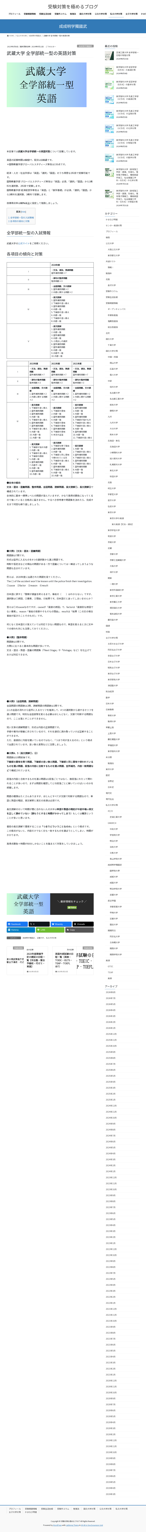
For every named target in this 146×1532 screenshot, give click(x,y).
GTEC (110, 966)
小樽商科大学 (116, 452)
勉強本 (109, 273)
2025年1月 (110, 1099)
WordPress (57, 1525)
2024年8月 (110, 1129)
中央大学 (114, 829)
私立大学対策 (51, 938)
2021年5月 (110, 1350)
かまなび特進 (112, 219)
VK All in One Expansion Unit (92, 1525)
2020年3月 (110, 1428)
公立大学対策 (105, 1508)
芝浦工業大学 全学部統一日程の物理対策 (127, 54)
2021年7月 (110, 1338)
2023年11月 (111, 1183)
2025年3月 (110, 1087)
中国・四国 (113, 356)
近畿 (110, 548)
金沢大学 (112, 285)
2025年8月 (110, 1057)
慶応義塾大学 (114, 739)
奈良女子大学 (114, 655)
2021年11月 (111, 1314)
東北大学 (114, 470)
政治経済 (110, 691)
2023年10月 (111, 1189)
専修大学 (112, 715)
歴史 (108, 775)
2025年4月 (110, 1081)
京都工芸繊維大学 (118, 560)
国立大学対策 (112, 350)
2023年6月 (110, 1213)
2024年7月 (110, 1135)
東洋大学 (110, 769)
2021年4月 (110, 1356)
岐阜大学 (114, 404)
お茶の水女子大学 (116, 643)
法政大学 (114, 846)
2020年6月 (110, 1410)
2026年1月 (110, 1028)
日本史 (111, 787)
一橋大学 (114, 584)
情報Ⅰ (111, 267)
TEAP (110, 972)
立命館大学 (115, 942)
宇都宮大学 (113, 494)
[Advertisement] (50, 129)
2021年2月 (110, 1368)
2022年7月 (110, 1273)
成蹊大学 (114, 882)
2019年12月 (111, 1440)
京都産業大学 (116, 906)
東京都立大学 (114, 255)
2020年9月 (110, 1398)
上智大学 (112, 733)
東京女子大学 (114, 673)
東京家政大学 (114, 679)
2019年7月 (110, 1470)
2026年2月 (110, 1022)
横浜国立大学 (116, 607)
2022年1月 (110, 1302)
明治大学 (114, 840)
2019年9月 (110, 1458)
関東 (110, 578)
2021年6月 (110, 1344)
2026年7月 (110, 998)
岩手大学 (112, 500)
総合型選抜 (113, 327)
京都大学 (114, 554)
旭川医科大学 (116, 458)
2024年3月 (110, 1159)
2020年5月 (110, 1416)
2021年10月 (111, 1320)
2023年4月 (110, 1225)
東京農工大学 (116, 601)
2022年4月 (110, 1284)
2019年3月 (110, 1494)
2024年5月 (110, 1147)
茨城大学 (112, 542)
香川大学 (114, 374)
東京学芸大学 (114, 530)
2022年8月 (110, 1267)
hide (23, 211)
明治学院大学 (116, 888)
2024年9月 (110, 1123)
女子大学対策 (112, 637)
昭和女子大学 (114, 667)
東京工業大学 (116, 595)
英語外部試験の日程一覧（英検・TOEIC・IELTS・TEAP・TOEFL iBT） (64, 960)
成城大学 (114, 876)
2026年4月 (110, 1010)
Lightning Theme (72, 1525)
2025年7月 (110, 1063)
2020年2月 (110, 1434)
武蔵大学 (40, 938)
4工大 (110, 811)
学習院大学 (115, 834)
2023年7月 (110, 1207)
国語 (108, 625)
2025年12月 (111, 1033)
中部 (110, 380)
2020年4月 (110, 1422)
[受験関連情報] (15, 956)
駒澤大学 (112, 721)
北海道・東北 (114, 440)
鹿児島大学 (113, 619)
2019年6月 (110, 1476)
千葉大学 (112, 345)
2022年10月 (111, 1255)
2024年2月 (110, 1165)
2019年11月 (111, 1446)
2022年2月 (110, 1296)
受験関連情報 (112, 303)
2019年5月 (110, 1482)
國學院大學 (115, 870)
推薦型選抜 (113, 321)
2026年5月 (110, 1004)
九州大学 (114, 422)
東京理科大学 (114, 751)
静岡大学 (114, 410)
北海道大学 (115, 446)
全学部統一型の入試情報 (21, 217)
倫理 (108, 237)
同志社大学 (115, 936)
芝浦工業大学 (116, 816)
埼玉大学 (112, 488)
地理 (108, 631)
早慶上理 (110, 727)
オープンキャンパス (117, 309)
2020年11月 (111, 1386)
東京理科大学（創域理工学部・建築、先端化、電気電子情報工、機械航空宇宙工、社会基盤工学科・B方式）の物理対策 (127, 196)
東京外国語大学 (117, 589)
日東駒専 (110, 709)
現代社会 (110, 799)
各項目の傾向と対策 (19, 221)
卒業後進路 (113, 315)
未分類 (109, 757)
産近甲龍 (112, 900)
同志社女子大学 (115, 649)
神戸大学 (114, 572)
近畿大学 (114, 918)
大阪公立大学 (114, 249)
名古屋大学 (115, 392)
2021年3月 (110, 1362)
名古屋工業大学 (117, 398)
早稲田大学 (113, 745)
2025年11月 (111, 1039)
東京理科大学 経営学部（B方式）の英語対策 (126, 68)
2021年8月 (110, 1332)
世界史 (111, 781)
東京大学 (112, 512)
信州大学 (114, 386)
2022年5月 (110, 1278)
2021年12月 (111, 1308)
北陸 (108, 279)
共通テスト (111, 261)
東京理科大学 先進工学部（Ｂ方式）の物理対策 (127, 141)
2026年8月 (110, 992)
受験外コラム (112, 291)
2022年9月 (110, 1261)
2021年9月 (110, 1326)
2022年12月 (111, 1249)
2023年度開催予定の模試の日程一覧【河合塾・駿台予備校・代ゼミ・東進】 (36, 960)
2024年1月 (110, 1171)
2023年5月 (110, 1219)
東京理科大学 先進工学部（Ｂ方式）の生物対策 (127, 112)
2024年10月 (111, 1117)
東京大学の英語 (117, 518)
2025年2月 (110, 1093)
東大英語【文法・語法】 (123, 524)
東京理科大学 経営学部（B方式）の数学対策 (126, 83)
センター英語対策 (114, 225)
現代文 (109, 793)
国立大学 (110, 339)
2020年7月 (110, 1404)
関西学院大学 (116, 954)
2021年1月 (110, 1374)
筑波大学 (112, 536)
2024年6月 (110, 1141)
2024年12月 (111, 1105)
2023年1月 (110, 1243)
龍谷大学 (114, 924)
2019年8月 (110, 1464)
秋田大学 (114, 476)
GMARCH (112, 823)
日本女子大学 (114, 661)
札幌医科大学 (116, 464)
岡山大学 (114, 362)
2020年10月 (111, 1392)
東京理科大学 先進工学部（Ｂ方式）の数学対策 (127, 156)
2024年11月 (111, 1111)
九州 (110, 416)
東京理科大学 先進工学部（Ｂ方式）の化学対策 (127, 127)
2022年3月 (110, 1290)
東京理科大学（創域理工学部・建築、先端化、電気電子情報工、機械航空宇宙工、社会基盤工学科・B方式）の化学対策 (127, 175)
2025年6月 (110, 1069)
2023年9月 (110, 1195)
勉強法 (111, 763)
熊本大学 (114, 434)
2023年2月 (110, 1237)
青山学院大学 (116, 858)
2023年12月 (111, 1177)
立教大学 (114, 852)
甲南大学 (114, 912)
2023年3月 (110, 1231)
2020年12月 (111, 1380)
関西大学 (114, 948)
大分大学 (114, 428)
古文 (108, 333)
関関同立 (112, 930)
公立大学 (110, 243)
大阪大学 (114, 566)
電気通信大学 (116, 613)
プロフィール (112, 231)
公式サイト (24, 243)
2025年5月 (110, 1075)
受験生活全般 (112, 297)
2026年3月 (110, 1016)
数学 (108, 697)
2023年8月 (110, 1201)
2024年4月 (110, 1153)
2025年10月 (111, 1045)
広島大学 (114, 368)
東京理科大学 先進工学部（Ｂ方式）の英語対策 (127, 97)
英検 (110, 978)
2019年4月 (110, 1488)
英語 (108, 960)
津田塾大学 (113, 685)
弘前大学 (112, 506)
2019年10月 (111, 1452)
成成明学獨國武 (85, 46)
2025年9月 (110, 1052)
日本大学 (110, 703)
